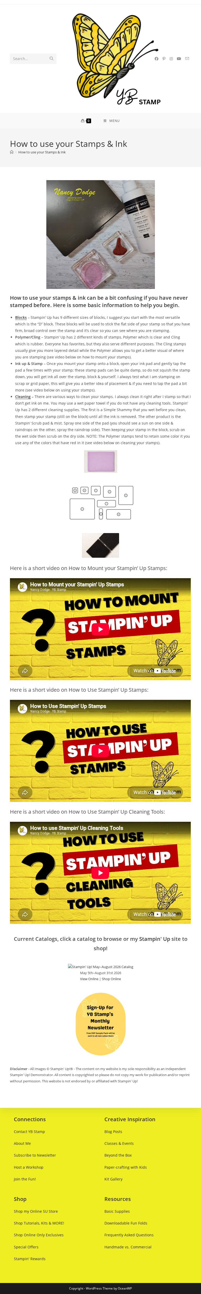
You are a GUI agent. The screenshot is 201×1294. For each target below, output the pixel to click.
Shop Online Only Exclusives (39, 1234)
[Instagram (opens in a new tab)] (171, 59)
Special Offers (26, 1246)
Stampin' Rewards (30, 1258)
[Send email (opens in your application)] (187, 59)
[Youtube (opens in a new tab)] (179, 59)
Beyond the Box (118, 1155)
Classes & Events (119, 1143)
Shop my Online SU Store (36, 1211)
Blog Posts (113, 1131)
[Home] (11, 152)
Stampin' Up (154, 938)
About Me (22, 1143)
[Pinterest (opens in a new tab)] (164, 59)
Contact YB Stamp (29, 1131)
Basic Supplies (117, 1211)
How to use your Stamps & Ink (42, 152)
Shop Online (111, 978)
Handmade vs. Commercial (128, 1246)
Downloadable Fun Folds (125, 1223)
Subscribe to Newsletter (35, 1155)
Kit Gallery (113, 1179)
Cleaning (23, 396)
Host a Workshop (28, 1167)
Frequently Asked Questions (129, 1234)
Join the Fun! (25, 1179)
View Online (89, 978)
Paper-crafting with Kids (125, 1167)
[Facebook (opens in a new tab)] (156, 59)
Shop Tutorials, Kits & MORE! (39, 1223)
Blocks (21, 317)
